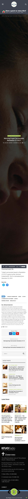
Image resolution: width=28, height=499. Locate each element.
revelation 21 (13, 300)
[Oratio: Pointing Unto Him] (5, 385)
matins (16, 298)
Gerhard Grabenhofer (12, 296)
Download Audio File (7, 269)
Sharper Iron (12, 374)
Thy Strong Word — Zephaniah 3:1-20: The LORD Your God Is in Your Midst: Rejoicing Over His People (17, 368)
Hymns (19, 296)
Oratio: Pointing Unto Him (15, 385)
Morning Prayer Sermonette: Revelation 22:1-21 (14, 347)
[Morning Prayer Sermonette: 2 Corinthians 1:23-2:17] (5, 391)
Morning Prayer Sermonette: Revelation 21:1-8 (14, 341)
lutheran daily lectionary (7, 298)
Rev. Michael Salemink (7, 142)
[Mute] (20, 266)
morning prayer (5, 300)
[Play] (3, 266)
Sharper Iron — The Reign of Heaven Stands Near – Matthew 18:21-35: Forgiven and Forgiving (16, 377)
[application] (14, 266)
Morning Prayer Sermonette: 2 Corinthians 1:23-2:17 (16, 391)
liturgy (24, 296)
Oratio (10, 383)
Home (3, 15)
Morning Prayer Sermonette (14, 135)
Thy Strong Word (13, 365)
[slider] (23, 266)
